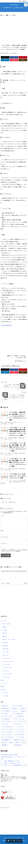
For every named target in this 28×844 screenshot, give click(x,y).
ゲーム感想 (19, 716)
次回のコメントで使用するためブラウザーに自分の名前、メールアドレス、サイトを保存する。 (14, 550)
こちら (9, 781)
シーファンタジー (19, 719)
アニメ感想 (22, 711)
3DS (5, 633)
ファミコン (6, 664)
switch (5, 648)
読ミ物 (3, 689)
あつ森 (14, 708)
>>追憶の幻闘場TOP (6, 325)
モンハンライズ (7, 674)
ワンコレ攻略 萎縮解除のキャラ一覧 (10, 761)
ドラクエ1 (5, 724)
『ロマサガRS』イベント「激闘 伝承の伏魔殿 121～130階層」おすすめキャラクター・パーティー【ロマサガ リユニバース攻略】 (17, 462)
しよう (25, 361)
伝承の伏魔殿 (6, 739)
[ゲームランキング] (8, 797)
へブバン (5, 652)
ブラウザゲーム (7, 667)
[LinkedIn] (5, 60)
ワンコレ (6, 677)
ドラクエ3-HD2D (7, 726)
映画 (4, 627)
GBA (5, 636)
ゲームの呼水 (18, 713)
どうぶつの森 (6, 711)
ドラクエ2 (18, 724)
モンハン (20, 729)
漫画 (2, 686)
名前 (2, 530)
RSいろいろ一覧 (18, 705)
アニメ (3, 620)
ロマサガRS (23, 355)
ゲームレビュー (6, 716)
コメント (3, 515)
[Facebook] (14, 57)
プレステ (5, 670)
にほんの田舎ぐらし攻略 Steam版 (9, 754)
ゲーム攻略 (5, 719)
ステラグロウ (6, 721)
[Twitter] (5, 57)
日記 (2, 680)
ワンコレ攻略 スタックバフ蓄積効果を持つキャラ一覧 (14, 765)
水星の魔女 (18, 745)
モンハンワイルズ (7, 732)
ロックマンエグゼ (7, 734)
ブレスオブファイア (7, 729)
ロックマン (20, 732)
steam (5, 645)
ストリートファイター (19, 721)
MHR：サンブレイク (9, 639)
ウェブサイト (4, 543)
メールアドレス (5, 537)
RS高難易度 (5, 708)
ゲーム (9, 15)
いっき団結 (22, 708)
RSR (15, 15)
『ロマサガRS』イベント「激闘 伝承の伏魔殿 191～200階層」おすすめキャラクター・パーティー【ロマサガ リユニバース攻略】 (17, 446)
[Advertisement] (12, 28)
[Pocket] (14, 60)
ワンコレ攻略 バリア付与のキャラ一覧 (10, 763)
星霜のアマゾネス (21, 742)
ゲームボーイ (7, 658)
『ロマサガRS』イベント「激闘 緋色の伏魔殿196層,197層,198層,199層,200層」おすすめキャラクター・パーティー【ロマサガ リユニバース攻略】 (17, 431)
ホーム (3, 15)
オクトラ (5, 655)
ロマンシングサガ (19, 357)
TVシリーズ (6, 623)
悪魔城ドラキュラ (19, 739)
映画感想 (4, 745)
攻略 (25, 357)
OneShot (5, 705)
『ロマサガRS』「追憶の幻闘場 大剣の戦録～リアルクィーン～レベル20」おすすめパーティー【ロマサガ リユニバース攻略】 (17, 416)
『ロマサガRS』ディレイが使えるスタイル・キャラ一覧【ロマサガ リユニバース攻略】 (17, 476)
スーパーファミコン (8, 661)
